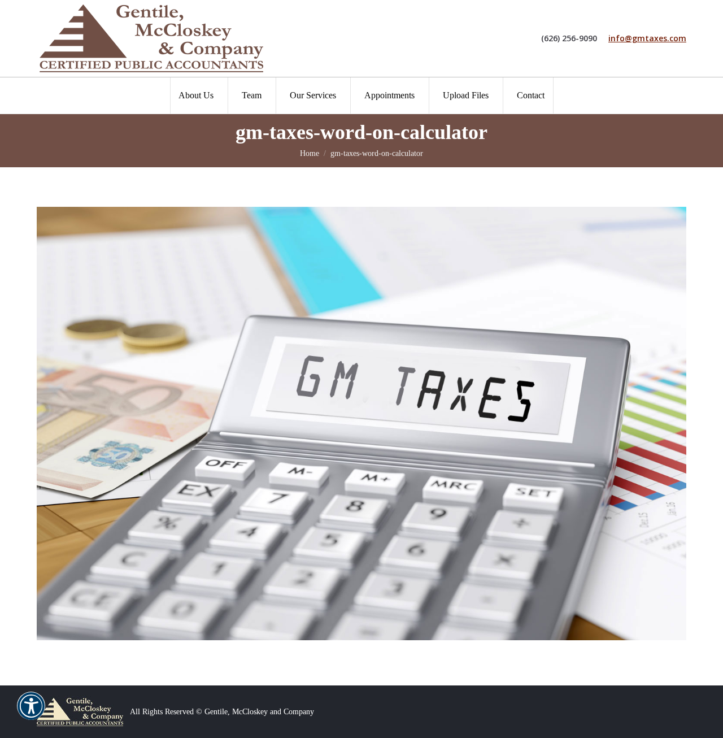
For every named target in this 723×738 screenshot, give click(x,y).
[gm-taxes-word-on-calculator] (361, 423)
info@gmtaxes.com (647, 38)
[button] (31, 713)
